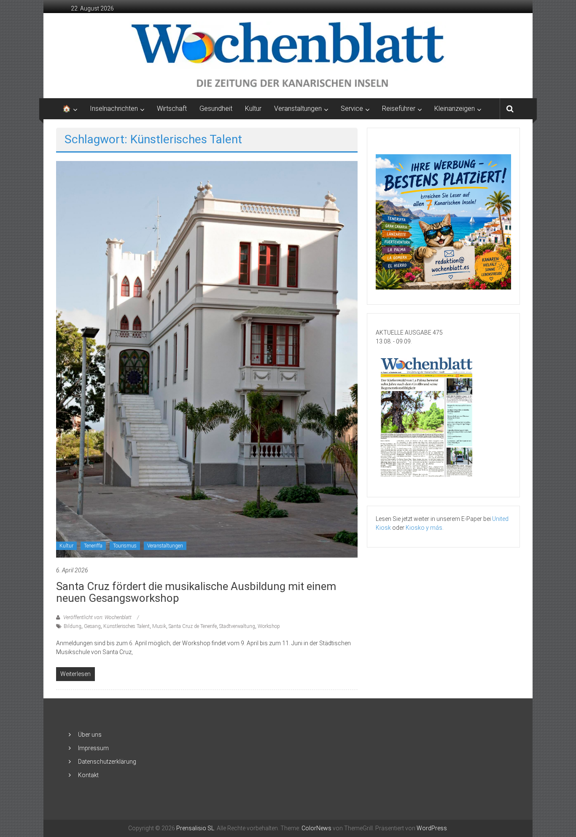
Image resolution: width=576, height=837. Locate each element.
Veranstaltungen (165, 546)
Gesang (92, 626)
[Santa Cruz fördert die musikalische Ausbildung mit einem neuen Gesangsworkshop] (207, 358)
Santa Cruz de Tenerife (193, 626)
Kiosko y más (424, 527)
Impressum (93, 748)
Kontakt (88, 775)
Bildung (72, 626)
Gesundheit (215, 109)
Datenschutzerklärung (107, 761)
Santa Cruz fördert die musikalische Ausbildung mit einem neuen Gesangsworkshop (196, 592)
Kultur (253, 109)
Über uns (90, 734)
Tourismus (125, 546)
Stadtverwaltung (237, 626)
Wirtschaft (172, 109)
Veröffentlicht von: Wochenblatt (97, 617)
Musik (159, 626)
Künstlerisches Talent (126, 626)
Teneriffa (93, 546)
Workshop (269, 626)
